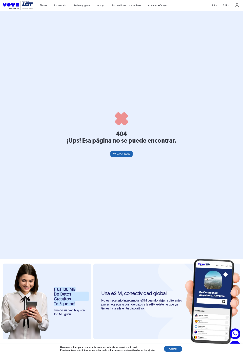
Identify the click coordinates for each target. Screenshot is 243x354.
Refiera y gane (82, 5)
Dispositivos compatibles (126, 5)
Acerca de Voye (157, 5)
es (213, 5)
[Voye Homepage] (18, 5)
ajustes (151, 350)
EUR (225, 5)
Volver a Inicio (121, 154)
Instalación (60, 5)
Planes (43, 5)
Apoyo (101, 5)
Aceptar (173, 348)
